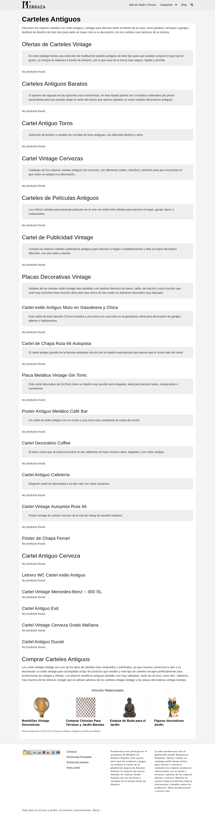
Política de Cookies (78, 762)
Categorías (166, 4)
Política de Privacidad (79, 756)
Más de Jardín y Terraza (142, 4)
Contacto (72, 751)
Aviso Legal (73, 767)
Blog (184, 4)
